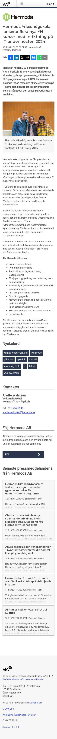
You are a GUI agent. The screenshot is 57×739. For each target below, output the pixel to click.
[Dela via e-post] (45, 58)
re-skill (33, 359)
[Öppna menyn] (22, 3)
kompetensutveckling (16, 352)
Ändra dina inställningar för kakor (19, 715)
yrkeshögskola (12, 366)
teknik (32, 366)
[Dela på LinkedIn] (16, 58)
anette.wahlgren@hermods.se (19, 412)
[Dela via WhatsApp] (39, 58)
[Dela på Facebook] (10, 58)
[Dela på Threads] (27, 58)
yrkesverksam (11, 372)
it (24, 366)
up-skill (21, 359)
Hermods (36, 352)
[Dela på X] (22, 58)
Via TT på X (8, 709)
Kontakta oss (35, 702)
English (15, 727)
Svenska (7, 727)
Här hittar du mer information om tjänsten (23, 679)
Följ (8, 454)
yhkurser (8, 359)
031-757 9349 (15, 408)
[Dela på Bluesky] (33, 58)
